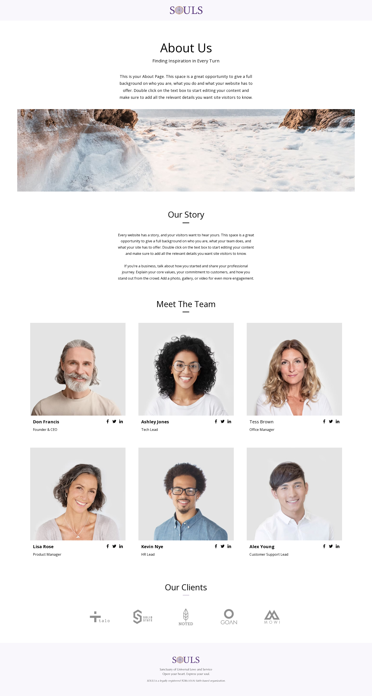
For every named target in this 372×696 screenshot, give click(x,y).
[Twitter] (114, 421)
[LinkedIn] (121, 421)
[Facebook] (107, 421)
